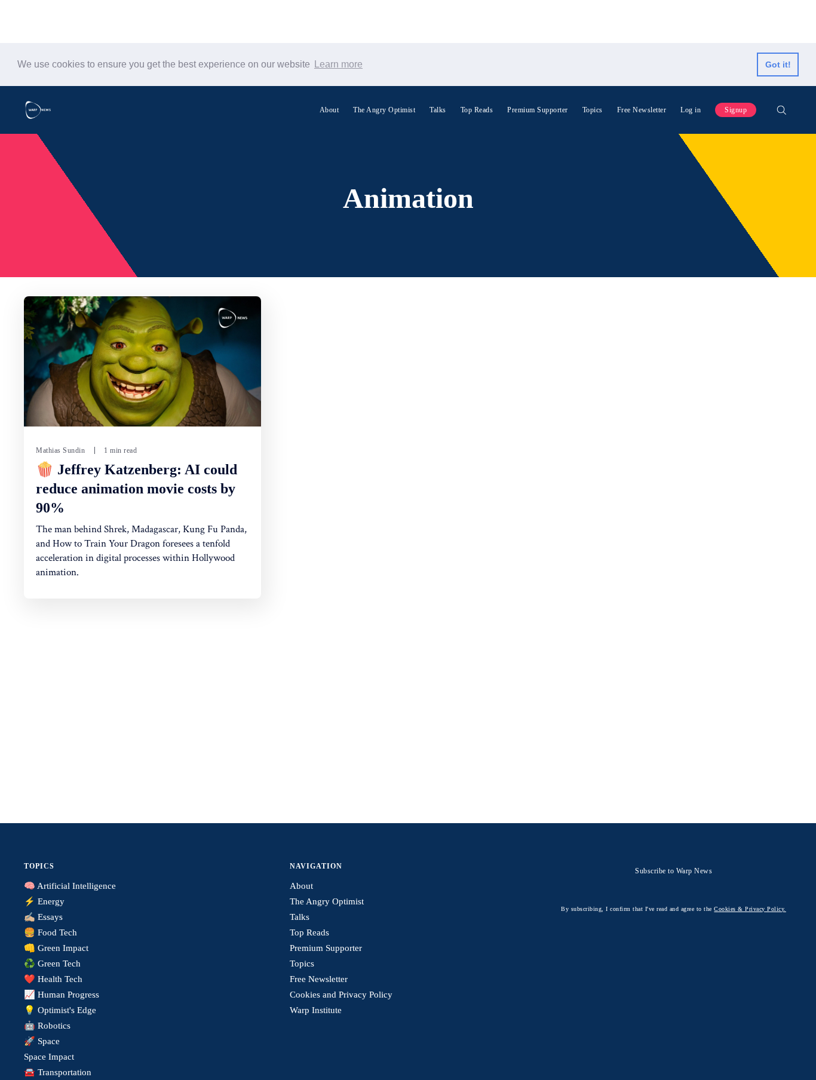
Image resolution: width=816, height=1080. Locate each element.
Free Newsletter (642, 110)
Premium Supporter (537, 110)
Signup (736, 110)
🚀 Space (42, 1041)
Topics (592, 110)
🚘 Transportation (57, 1072)
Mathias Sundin (60, 450)
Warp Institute (316, 1010)
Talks (438, 110)
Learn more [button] (338, 64)
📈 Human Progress (61, 994)
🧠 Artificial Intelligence (70, 886)
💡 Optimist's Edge (60, 1010)
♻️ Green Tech (52, 963)
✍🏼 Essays (43, 917)
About (329, 110)
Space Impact (49, 1056)
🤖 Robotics (47, 1025)
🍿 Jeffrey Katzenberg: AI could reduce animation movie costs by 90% (136, 489)
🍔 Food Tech (50, 932)
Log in (690, 110)
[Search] (781, 110)
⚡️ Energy (44, 901)
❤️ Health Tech (53, 979)
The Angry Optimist (384, 110)
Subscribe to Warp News (673, 871)
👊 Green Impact (56, 948)
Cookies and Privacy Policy (341, 994)
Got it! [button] (778, 64)
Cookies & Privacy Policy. (750, 909)
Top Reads (477, 110)
